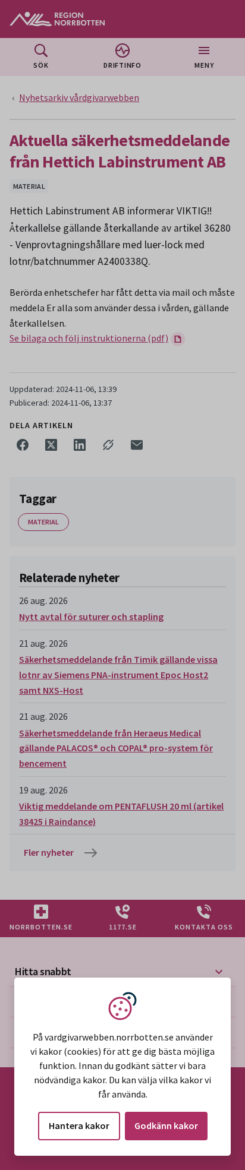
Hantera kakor (79, 1125)
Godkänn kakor (166, 1125)
